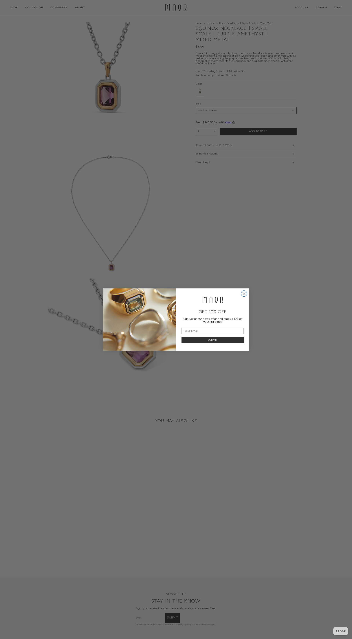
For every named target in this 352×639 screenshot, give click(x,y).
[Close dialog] (244, 294)
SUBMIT (212, 340)
